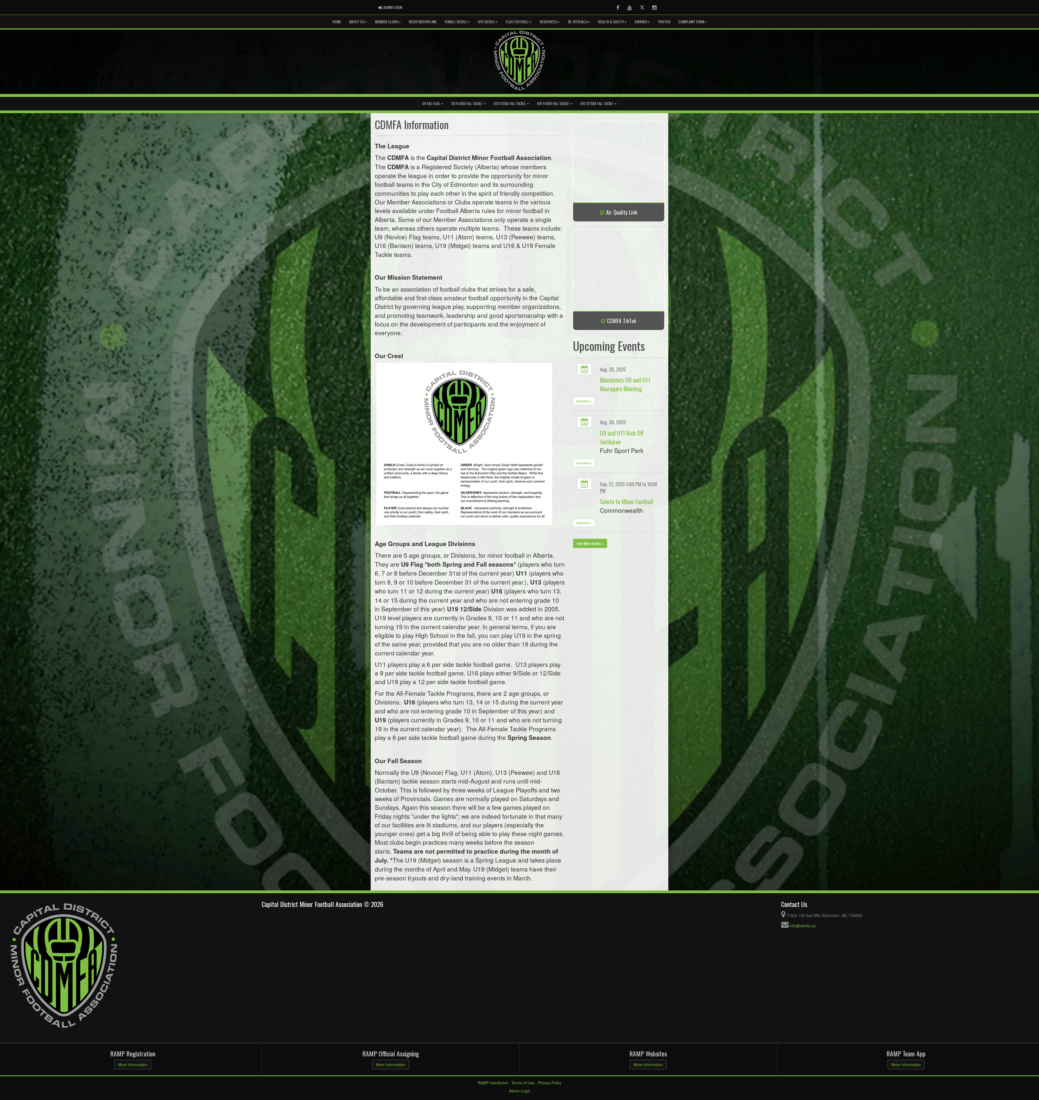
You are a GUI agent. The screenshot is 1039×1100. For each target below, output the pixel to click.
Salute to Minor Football (626, 501)
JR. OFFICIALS (577, 21)
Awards (641, 21)
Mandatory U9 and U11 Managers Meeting (625, 384)
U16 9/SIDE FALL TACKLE (553, 103)
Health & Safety (611, 21)
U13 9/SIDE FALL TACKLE (510, 103)
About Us (356, 21)
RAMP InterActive (493, 1082)
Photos (664, 21)
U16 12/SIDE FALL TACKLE (597, 103)
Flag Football (517, 21)
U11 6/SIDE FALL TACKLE (467, 103)
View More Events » (590, 543)
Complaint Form (691, 21)
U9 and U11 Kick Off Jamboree (622, 437)
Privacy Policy (549, 1082)
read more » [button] (584, 401)
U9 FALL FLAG (431, 103)
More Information (132, 1064)
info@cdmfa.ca (803, 925)
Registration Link (422, 21)
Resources (548, 21)
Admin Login (519, 1091)
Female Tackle (456, 21)
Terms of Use (522, 1082)
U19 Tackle (486, 21)
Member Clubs (386, 21)
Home (337, 21)
